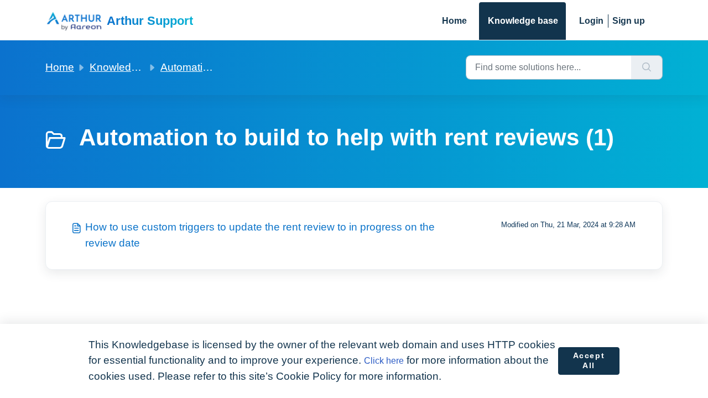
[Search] (647, 67)
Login (591, 20)
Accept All (589, 360)
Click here (384, 360)
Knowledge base (523, 20)
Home (454, 20)
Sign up (628, 20)
